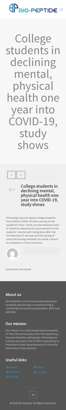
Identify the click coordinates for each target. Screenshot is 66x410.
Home (13, 367)
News (40, 367)
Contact (42, 372)
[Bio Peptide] (33, 9)
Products (15, 372)
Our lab (14, 376)
